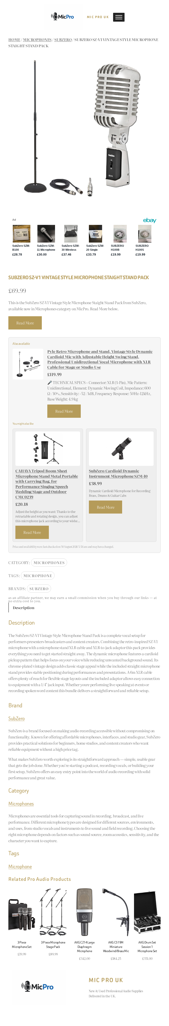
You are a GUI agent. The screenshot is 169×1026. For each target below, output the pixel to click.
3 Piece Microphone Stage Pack (53, 944)
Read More (25, 323)
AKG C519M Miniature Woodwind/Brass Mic (116, 946)
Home (14, 39)
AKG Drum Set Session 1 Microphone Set (147, 946)
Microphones (37, 39)
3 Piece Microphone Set (21, 944)
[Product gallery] (84, 129)
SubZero (63, 39)
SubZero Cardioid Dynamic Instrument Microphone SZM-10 (118, 473)
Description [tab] (23, 607)
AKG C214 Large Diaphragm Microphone (84, 946)
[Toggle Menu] (118, 17)
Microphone (37, 575)
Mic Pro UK (98, 17)
